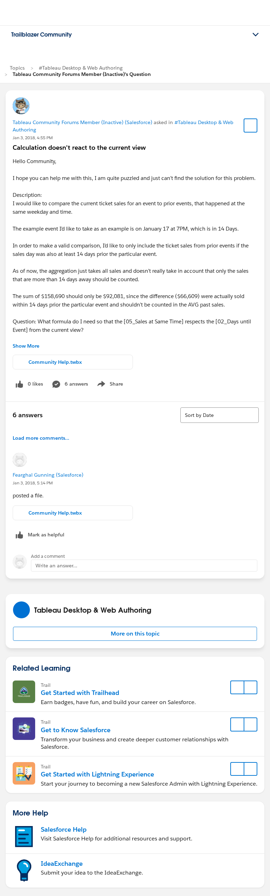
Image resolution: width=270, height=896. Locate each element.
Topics (17, 68)
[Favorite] (250, 125)
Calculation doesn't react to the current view (79, 147)
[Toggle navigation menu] (255, 35)
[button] (135, 634)
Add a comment (48, 556)
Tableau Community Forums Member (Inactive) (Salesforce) (82, 122)
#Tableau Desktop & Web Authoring (81, 68)
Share (109, 385)
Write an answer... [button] (56, 565)
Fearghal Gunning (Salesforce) (48, 475)
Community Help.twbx (55, 362)
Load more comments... (41, 438)
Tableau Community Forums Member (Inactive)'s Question (82, 74)
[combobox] (219, 415)
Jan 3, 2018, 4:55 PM (33, 138)
